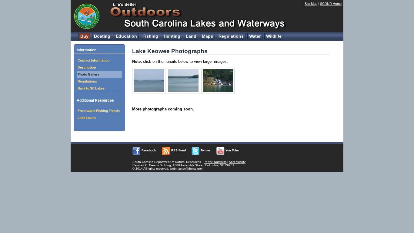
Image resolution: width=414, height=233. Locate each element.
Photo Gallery (88, 74)
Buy (84, 36)
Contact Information (94, 60)
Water (255, 36)
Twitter (205, 150)
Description (87, 67)
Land (191, 36)
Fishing (150, 36)
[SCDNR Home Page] (87, 28)
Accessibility (237, 162)
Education (126, 36)
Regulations (231, 36)
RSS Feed (178, 150)
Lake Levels (87, 118)
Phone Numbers (215, 162)
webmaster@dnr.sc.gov (186, 168)
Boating (102, 36)
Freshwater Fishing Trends (99, 111)
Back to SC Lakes (91, 88)
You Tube (232, 150)
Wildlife (274, 36)
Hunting (172, 36)
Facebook (148, 150)
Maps (207, 36)
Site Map (311, 3)
